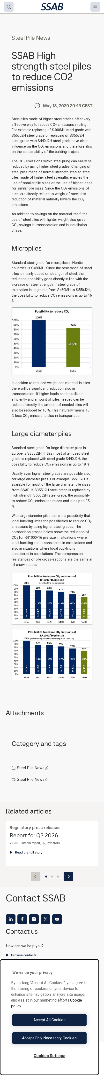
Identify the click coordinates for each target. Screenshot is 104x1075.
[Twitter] (45, 919)
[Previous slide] (35, 876)
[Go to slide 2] (52, 876)
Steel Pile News (31, 768)
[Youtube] (57, 919)
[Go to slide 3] (58, 876)
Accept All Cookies (49, 1020)
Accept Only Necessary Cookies (49, 1038)
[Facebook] (22, 919)
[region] (49, 1017)
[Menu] (95, 7)
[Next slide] (68, 876)
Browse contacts (24, 955)
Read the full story (28, 852)
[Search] (9, 7)
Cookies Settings (49, 1055)
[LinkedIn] (10, 919)
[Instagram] (34, 919)
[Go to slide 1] (46, 876)
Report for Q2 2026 (34, 835)
